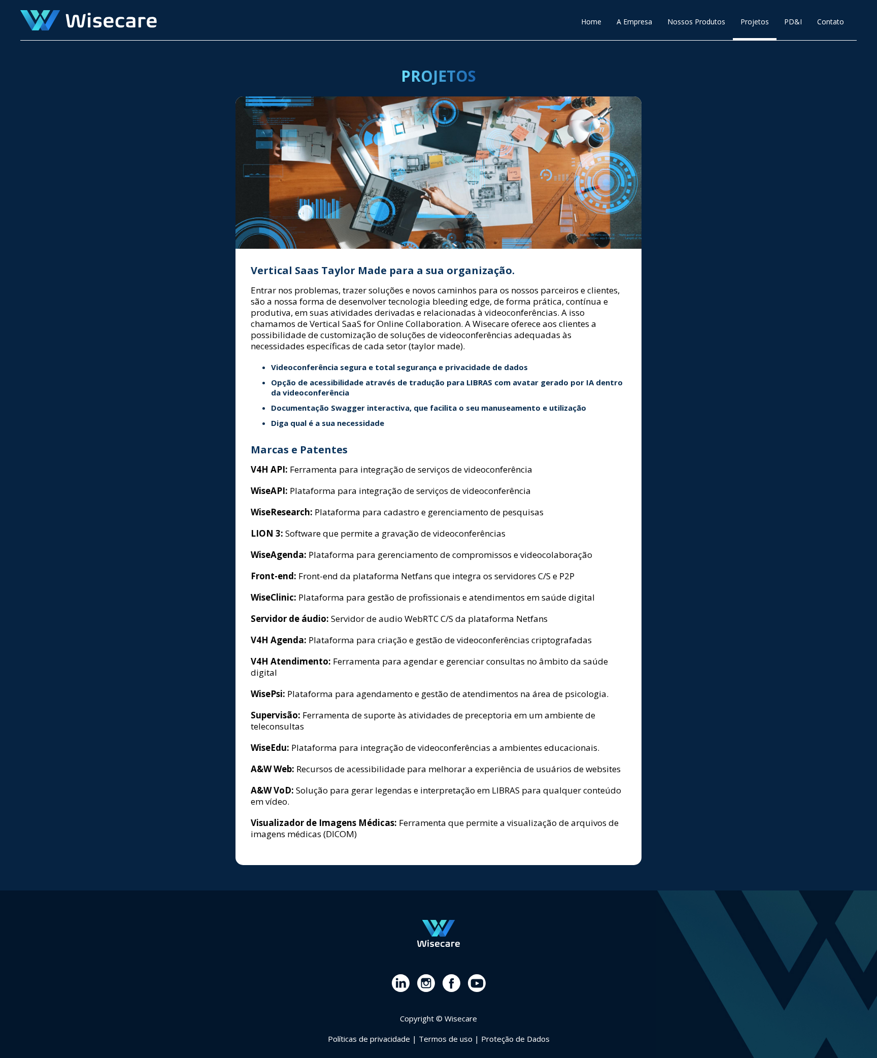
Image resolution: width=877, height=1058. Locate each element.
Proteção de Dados (515, 1039)
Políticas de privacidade (369, 1039)
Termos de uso (446, 1039)
